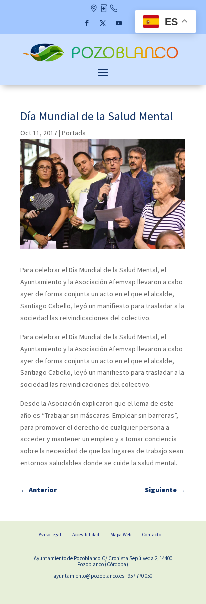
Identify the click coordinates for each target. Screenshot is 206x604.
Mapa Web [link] (121, 534)
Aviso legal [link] (50, 534)
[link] (103, 60)
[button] (87, 23)
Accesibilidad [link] (86, 534)
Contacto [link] (114, 9)
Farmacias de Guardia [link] (104, 9)
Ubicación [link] (94, 9)
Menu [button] (103, 72)
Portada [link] (74, 132)
